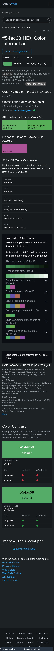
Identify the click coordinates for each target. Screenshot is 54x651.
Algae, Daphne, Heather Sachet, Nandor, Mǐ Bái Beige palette (26, 401)
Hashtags (43, 638)
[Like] (36, 31)
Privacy (19, 642)
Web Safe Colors (11, 573)
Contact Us (43, 642)
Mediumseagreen (36, 84)
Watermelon (8, 405)
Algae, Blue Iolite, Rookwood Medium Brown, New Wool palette (24, 392)
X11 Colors (8, 577)
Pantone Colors (11, 566)
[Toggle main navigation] (50, 4)
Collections (42, 633)
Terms (30, 642)
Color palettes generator (17, 51)
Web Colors (8, 569)
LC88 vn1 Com (9, 397)
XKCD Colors (9, 580)
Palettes (10, 633)
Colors (9, 3)
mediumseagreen (22, 110)
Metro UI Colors (11, 562)
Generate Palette (25, 638)
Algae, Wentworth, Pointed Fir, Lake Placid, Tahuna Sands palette (23, 409)
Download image (25, 548)
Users (8, 642)
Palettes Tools (26, 633)
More (5, 414)
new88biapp (8, 380)
